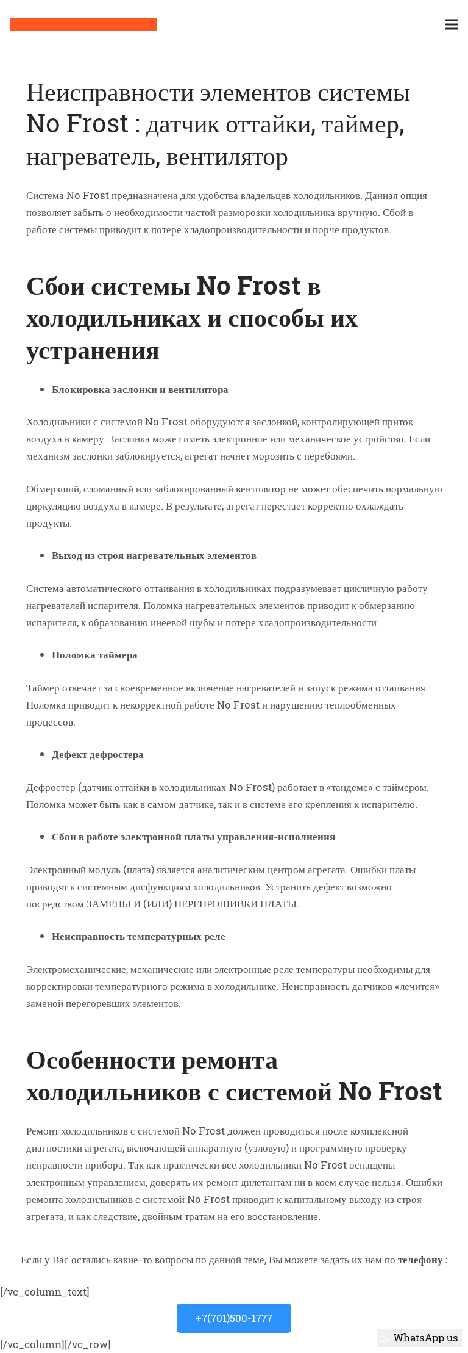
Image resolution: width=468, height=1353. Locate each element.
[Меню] (451, 24)
